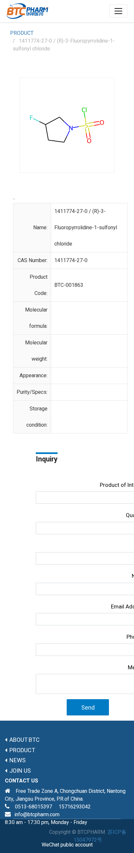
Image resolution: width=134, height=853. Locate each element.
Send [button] (88, 707)
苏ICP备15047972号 (100, 836)
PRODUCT (22, 33)
